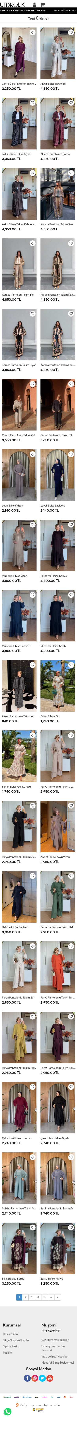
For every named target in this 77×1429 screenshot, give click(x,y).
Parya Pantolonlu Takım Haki (57, 927)
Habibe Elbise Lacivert (15, 927)
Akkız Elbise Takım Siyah (16, 154)
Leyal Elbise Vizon (12, 505)
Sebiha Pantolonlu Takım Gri (57, 1208)
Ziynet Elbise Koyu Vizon (55, 857)
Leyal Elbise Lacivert (52, 505)
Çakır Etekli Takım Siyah (54, 1138)
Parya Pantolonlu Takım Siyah (19, 857)
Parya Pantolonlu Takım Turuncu (57, 997)
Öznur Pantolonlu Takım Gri (18, 435)
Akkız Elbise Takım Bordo (55, 154)
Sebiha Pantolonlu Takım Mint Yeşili (19, 1208)
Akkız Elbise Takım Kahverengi (19, 224)
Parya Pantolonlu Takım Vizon (57, 786)
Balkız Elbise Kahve (51, 1278)
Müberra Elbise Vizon (14, 576)
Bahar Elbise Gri (49, 716)
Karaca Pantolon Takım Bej (18, 294)
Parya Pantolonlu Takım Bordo (57, 1068)
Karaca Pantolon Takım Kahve (57, 294)
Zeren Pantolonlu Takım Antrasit (19, 716)
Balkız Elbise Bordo (13, 1278)
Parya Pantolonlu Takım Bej (18, 997)
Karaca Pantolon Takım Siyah (19, 365)
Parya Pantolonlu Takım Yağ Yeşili (19, 1068)
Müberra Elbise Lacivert (16, 646)
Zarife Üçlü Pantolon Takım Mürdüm (19, 83)
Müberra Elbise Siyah (53, 646)
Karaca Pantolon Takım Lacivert (57, 365)
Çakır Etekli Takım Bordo (16, 1138)
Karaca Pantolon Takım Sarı (56, 224)
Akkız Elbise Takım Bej (53, 83)
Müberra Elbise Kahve (53, 576)
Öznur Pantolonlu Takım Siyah (57, 435)
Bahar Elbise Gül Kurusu (16, 786)
